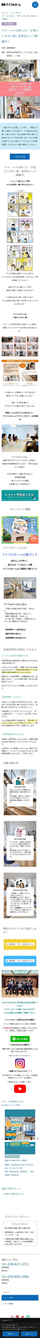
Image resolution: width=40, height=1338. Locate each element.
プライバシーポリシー (22, 1327)
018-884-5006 (18, 1276)
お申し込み (20, 157)
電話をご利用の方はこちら (14, 1194)
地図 (18, 56)
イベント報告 (8, 1303)
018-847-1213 (18, 1263)
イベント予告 (8, 1297)
